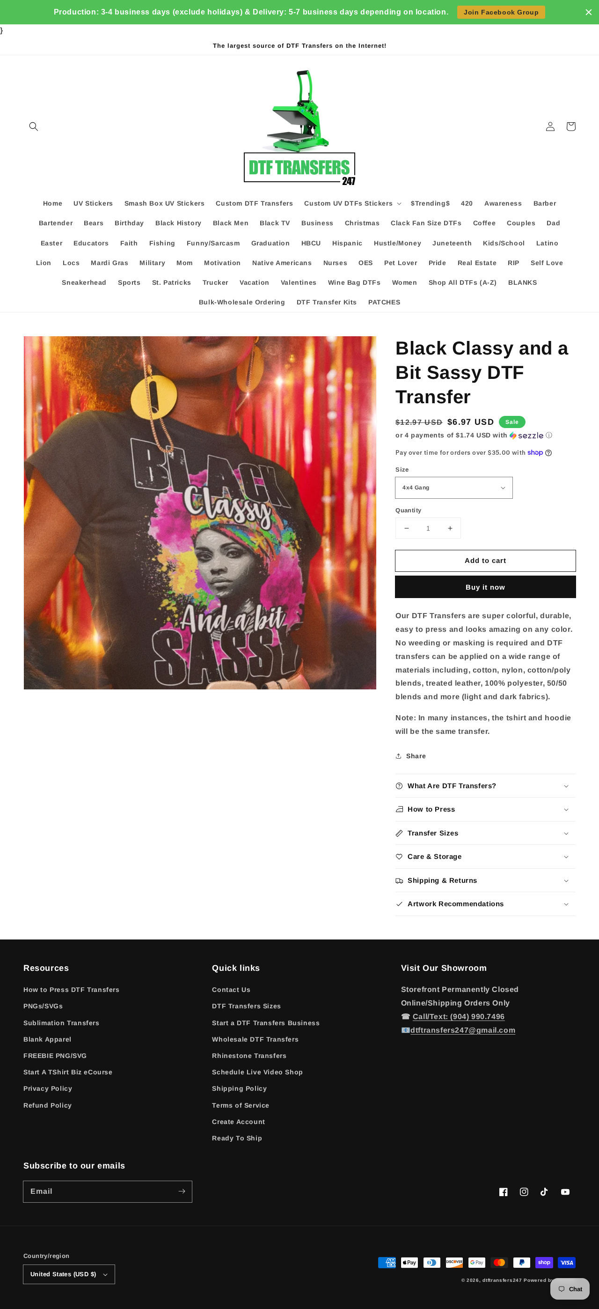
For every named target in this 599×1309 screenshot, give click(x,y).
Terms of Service (241, 1105)
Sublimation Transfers (61, 1023)
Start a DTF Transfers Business (266, 1023)
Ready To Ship (237, 1138)
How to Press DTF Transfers (71, 989)
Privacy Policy (47, 1088)
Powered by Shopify (550, 1280)
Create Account (238, 1121)
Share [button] (416, 756)
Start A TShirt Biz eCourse (68, 1072)
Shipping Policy (239, 1088)
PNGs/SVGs (43, 1006)
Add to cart (485, 560)
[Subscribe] (181, 1191)
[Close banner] (588, 12)
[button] (33, 126)
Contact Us (231, 989)
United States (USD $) (63, 1274)
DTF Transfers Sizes (246, 1006)
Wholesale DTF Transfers (255, 1039)
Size (402, 469)
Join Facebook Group (501, 12)
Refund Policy (47, 1105)
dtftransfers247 (502, 1280)
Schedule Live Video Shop (257, 1072)
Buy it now (485, 587)
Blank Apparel (47, 1039)
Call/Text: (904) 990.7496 (459, 1017)
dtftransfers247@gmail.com (462, 1030)
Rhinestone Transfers (249, 1055)
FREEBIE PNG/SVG (55, 1055)
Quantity (408, 510)
